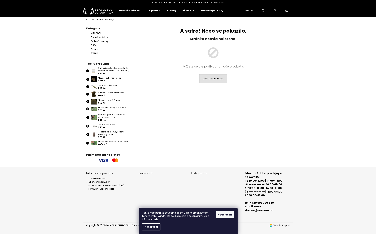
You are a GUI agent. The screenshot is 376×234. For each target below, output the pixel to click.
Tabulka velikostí (96, 178)
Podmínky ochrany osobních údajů (106, 185)
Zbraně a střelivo (99, 37)
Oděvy (94, 45)
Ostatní (95, 49)
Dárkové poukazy (99, 41)
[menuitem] (131, 11)
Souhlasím (225, 214)
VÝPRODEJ (96, 33)
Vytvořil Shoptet (281, 225)
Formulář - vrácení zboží (101, 188)
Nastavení (151, 227)
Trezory (94, 53)
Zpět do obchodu (213, 78)
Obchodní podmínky (99, 181)
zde (156, 219)
